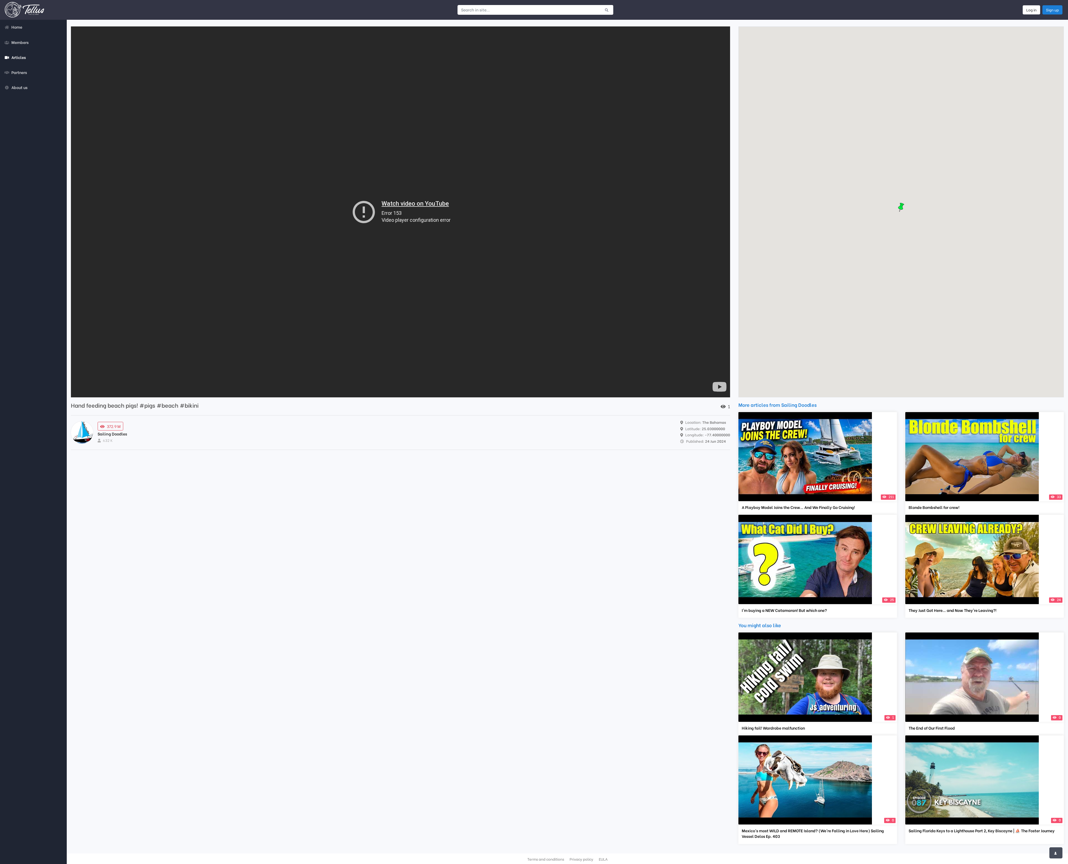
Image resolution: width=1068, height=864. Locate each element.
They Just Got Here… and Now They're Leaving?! (953, 610)
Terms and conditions (545, 858)
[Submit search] (606, 9)
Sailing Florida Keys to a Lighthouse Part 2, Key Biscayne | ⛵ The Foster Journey (982, 830)
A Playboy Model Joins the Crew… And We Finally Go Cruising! (798, 507)
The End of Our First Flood (932, 728)
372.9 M (114, 426)
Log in (1031, 9)
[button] (901, 207)
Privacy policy (581, 858)
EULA (603, 858)
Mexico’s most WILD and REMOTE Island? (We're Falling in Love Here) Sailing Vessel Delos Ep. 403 (813, 833)
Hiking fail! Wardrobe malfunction (773, 728)
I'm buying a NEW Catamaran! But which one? (784, 610)
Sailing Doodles (112, 434)
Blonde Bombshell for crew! (934, 507)
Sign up (1052, 9)
